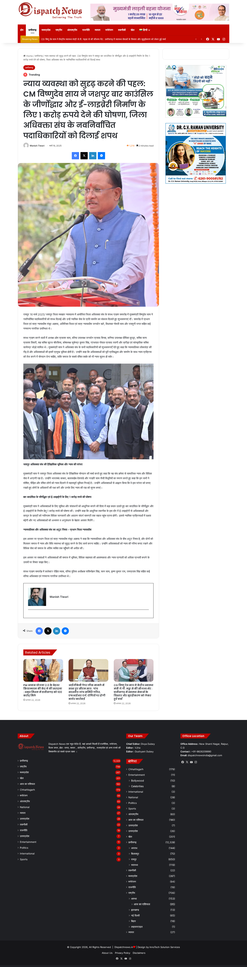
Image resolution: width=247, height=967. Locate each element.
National (24, 807)
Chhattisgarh (27, 789)
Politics (24, 847)
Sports (23, 859)
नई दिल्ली (135, 915)
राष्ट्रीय (59, 29)
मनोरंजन (109, 29)
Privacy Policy (122, 952)
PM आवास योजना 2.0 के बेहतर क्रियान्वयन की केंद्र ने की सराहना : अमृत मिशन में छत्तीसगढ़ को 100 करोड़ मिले (42, 690)
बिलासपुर (135, 853)
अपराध (134, 848)
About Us (107, 952)
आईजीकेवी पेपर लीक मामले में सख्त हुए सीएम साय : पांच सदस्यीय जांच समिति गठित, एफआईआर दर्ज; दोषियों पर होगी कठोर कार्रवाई (87, 692)
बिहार (133, 921)
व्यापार (97, 29)
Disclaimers (139, 952)
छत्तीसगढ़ (32, 29)
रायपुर (134, 859)
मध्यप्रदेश (46, 29)
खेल (132, 29)
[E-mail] (30, 615)
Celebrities (137, 786)
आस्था (134, 898)
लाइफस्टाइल (136, 926)
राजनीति (86, 29)
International (27, 853)
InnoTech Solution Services (165, 947)
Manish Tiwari (37, 145)
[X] (187, 762)
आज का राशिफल (27, 783)
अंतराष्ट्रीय (72, 29)
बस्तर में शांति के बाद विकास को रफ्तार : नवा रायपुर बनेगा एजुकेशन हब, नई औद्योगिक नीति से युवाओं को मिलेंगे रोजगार (90, 39)
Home (29, 55)
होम (21, 29)
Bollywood (137, 780)
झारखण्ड (135, 909)
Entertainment (28, 841)
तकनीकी (122, 29)
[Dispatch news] (51, 11)
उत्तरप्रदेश (24, 818)
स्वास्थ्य (134, 864)
